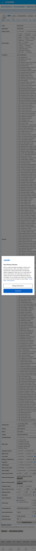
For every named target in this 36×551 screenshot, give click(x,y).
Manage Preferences (18, 285)
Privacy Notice (10, 280)
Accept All (18, 290)
